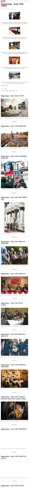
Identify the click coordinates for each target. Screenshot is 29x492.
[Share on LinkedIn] (9, 91)
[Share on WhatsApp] (11, 91)
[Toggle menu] (27, 1)
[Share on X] (3, 91)
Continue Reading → (14, 121)
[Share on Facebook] (5, 91)
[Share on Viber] (14, 91)
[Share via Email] (16, 91)
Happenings (2, 7)
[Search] (26, 1)
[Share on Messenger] (7, 91)
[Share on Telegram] (12, 91)
